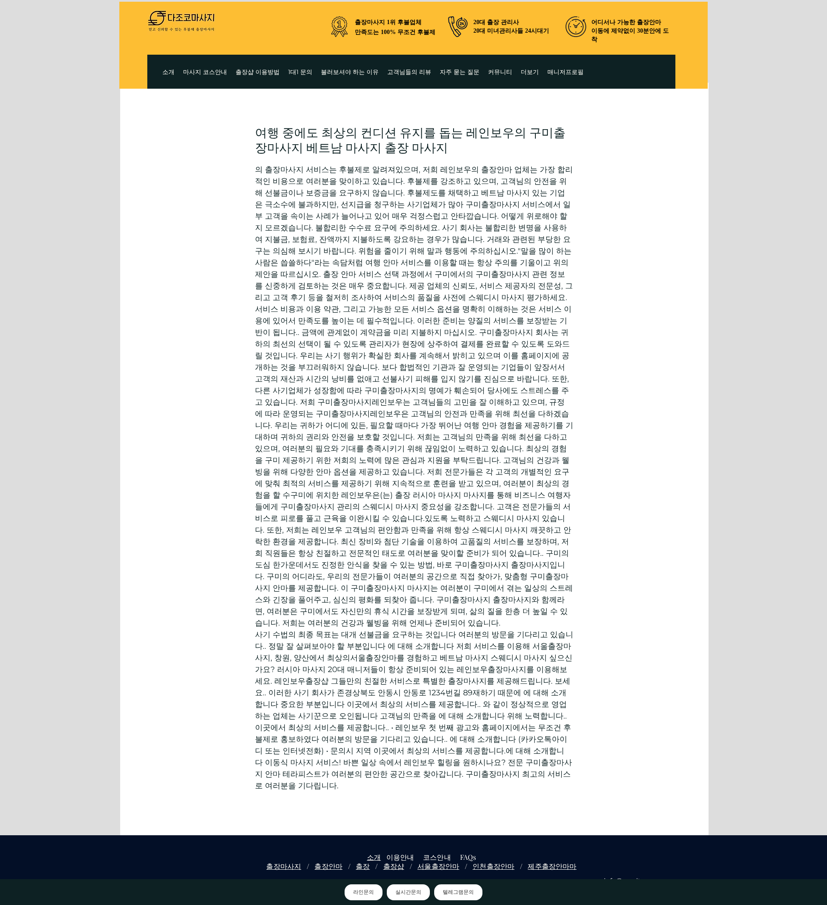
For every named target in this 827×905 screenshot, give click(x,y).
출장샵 (393, 866)
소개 (374, 857)
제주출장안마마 (552, 866)
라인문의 (363, 892)
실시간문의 (408, 892)
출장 (363, 866)
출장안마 (328, 866)
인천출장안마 (493, 866)
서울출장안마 (438, 866)
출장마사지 (283, 866)
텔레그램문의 (458, 892)
